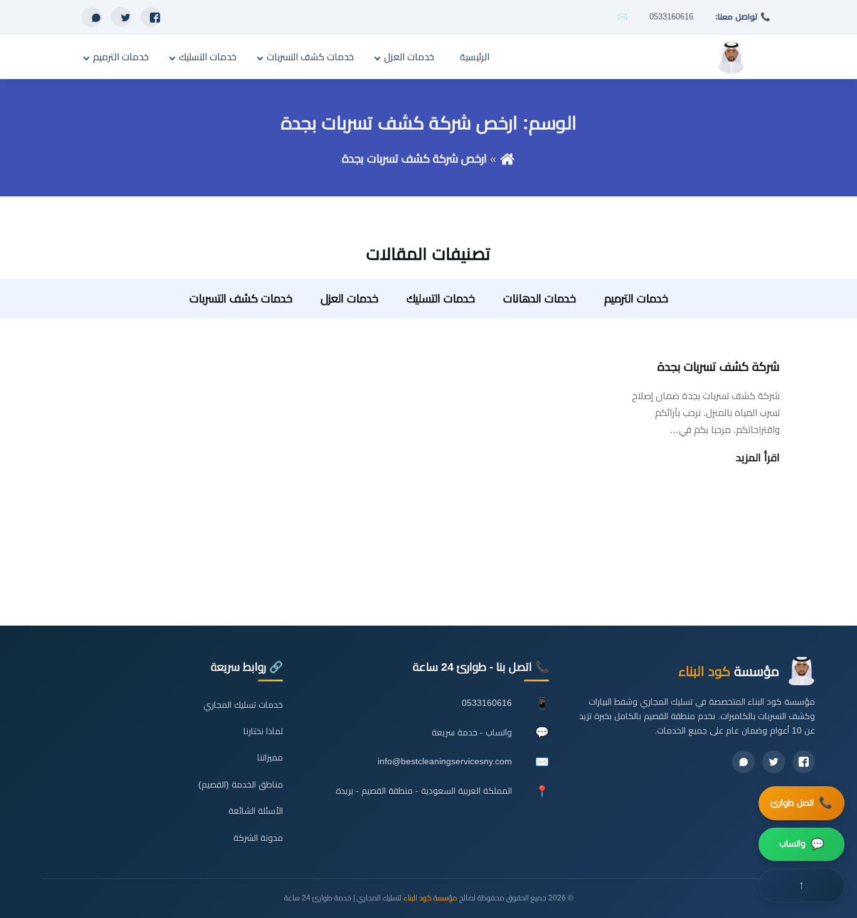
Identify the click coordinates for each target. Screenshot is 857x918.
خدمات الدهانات (539, 298)
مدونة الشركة (258, 838)
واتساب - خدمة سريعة (472, 732)
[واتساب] (92, 17)
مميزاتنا (270, 757)
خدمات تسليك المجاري (243, 705)
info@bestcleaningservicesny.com (445, 761)
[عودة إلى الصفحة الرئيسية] (507, 158)
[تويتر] (121, 17)
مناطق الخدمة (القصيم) (240, 784)
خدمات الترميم (121, 56)
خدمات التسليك (208, 56)
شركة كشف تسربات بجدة (718, 366)
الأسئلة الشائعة (255, 811)
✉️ (622, 16)
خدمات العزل (409, 56)
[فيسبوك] (151, 17)
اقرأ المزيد (758, 458)
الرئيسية (474, 56)
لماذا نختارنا (263, 731)
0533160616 (671, 16)
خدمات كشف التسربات (310, 56)
